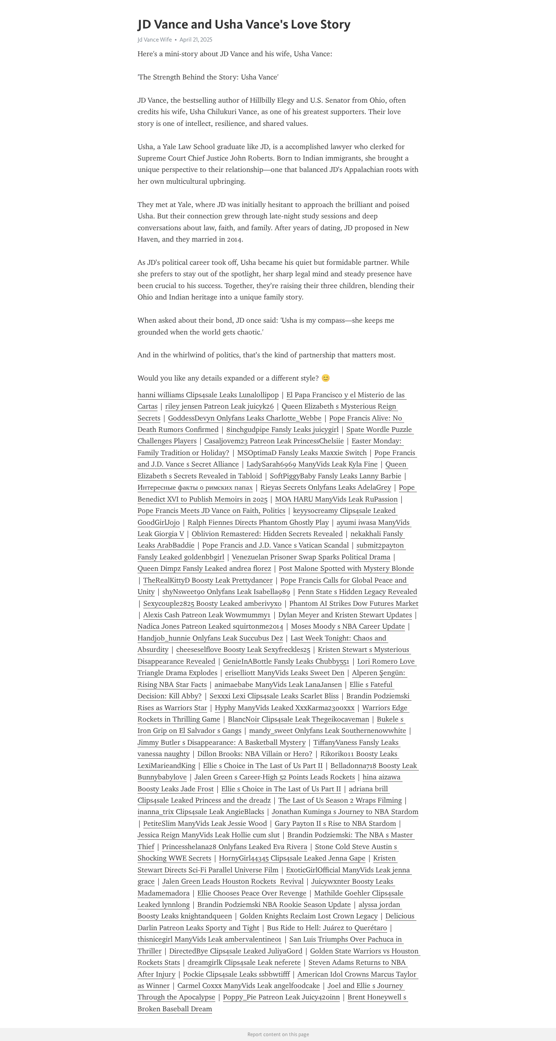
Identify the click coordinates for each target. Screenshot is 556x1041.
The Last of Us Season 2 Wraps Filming (340, 800)
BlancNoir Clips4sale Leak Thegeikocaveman (298, 719)
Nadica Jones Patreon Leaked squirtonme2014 (210, 626)
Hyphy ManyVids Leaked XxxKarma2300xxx (285, 707)
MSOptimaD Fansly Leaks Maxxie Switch (302, 452)
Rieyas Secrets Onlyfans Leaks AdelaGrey (325, 487)
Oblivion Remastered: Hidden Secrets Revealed (267, 533)
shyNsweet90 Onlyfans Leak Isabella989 (226, 591)
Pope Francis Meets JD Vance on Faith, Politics (211, 510)
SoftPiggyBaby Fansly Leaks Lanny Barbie (335, 475)
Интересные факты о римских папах (195, 487)
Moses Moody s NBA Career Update (348, 626)
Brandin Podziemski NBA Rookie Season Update (274, 904)
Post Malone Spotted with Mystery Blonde (346, 568)
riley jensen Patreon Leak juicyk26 (219, 406)
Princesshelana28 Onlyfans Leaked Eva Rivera (234, 846)
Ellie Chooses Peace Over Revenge (251, 893)
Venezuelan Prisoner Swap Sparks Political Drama (311, 556)
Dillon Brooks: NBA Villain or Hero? (255, 753)
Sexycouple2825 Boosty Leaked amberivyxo (212, 603)
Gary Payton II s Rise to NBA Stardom (335, 823)
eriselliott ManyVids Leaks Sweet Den (284, 672)
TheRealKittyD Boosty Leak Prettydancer (208, 580)
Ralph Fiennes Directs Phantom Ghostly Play (258, 522)
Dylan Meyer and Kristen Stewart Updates (345, 614)
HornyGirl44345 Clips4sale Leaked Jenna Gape (292, 858)
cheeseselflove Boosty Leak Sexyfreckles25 (243, 649)
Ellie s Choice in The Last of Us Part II (263, 765)
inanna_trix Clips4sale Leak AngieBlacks (201, 811)
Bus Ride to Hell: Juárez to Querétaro (327, 927)
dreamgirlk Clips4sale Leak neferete (244, 962)
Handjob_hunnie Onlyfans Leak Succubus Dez (210, 638)
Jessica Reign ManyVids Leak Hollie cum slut (209, 834)
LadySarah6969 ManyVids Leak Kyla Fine (312, 464)
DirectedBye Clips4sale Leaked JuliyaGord (235, 950)
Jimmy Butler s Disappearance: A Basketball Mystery (222, 742)
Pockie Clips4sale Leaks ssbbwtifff (236, 974)
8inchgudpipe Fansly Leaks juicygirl (282, 429)
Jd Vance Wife (155, 39)
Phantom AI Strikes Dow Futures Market (353, 603)
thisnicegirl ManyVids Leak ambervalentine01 (210, 939)
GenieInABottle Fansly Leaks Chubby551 (286, 661)
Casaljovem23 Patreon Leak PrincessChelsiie (274, 440)
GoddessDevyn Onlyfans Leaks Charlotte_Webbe (245, 418)
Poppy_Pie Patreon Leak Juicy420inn (281, 997)
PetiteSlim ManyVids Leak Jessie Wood (205, 823)
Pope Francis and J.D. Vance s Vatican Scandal (275, 545)
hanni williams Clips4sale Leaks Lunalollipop (208, 394)
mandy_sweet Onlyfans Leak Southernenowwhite (327, 730)
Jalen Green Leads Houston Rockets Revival (233, 881)
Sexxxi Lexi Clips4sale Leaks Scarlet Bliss (274, 695)
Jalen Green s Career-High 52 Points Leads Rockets (275, 776)
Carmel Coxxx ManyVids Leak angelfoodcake (248, 985)
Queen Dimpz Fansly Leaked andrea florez (204, 568)
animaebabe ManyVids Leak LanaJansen (278, 684)
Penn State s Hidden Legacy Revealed (357, 591)
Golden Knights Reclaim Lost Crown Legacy (309, 915)
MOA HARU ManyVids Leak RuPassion (336, 499)
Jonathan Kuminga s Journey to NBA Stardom (345, 811)
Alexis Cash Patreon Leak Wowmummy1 (207, 614)
